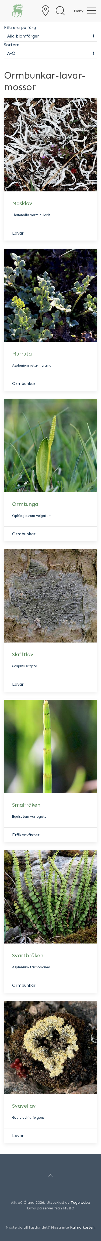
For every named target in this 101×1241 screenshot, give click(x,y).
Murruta (22, 353)
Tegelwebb (80, 1202)
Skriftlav (22, 654)
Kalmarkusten (82, 1227)
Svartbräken (27, 955)
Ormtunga (25, 504)
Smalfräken (26, 805)
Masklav (22, 203)
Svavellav (24, 1106)
